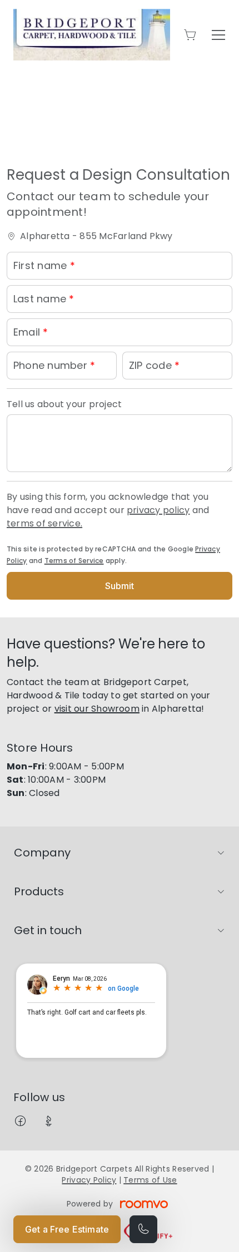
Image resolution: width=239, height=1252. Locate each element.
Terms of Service (74, 560)
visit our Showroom (97, 708)
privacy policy (158, 510)
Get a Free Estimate (67, 1229)
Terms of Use (150, 1179)
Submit (120, 585)
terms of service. (44, 523)
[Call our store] (143, 1229)
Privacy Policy (89, 1179)
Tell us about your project (64, 404)
